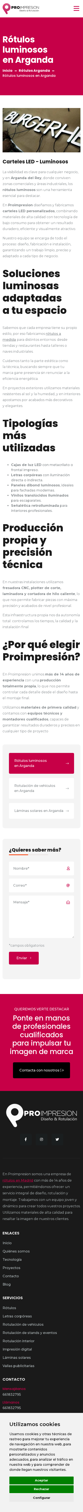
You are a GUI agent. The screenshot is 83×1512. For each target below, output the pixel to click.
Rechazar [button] (41, 1489)
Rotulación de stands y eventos (30, 1333)
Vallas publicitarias (18, 1366)
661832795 (12, 1395)
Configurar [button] (41, 1498)
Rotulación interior (18, 1341)
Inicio (8, 70)
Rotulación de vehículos (23, 1324)
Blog (7, 1284)
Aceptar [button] (41, 1480)
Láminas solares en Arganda (38, 811)
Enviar (22, 958)
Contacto (11, 1276)
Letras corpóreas (17, 1316)
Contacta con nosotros (39, 1070)
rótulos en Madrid (18, 1180)
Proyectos (11, 1268)
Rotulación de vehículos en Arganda (34, 788)
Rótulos (9, 1308)
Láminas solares (17, 1358)
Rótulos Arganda (34, 70)
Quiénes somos (16, 1251)
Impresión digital (17, 1349)
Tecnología (12, 1260)
